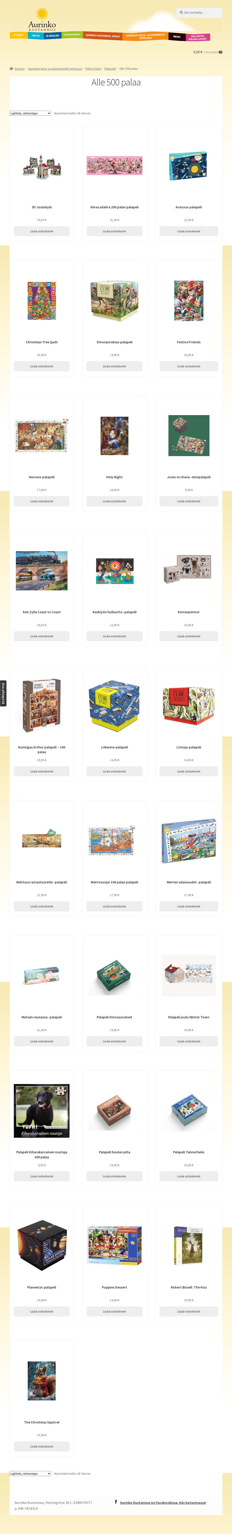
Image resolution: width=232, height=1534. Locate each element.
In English (52, 33)
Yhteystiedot (71, 33)
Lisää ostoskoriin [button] (41, 231)
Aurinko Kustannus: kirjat (101, 33)
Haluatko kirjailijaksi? (194, 36)
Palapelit (110, 69)
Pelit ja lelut (93, 69)
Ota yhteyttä (3, 693)
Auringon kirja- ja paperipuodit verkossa (140, 36)
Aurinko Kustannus (38, 11)
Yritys (32, 33)
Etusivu (15, 33)
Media (172, 33)
